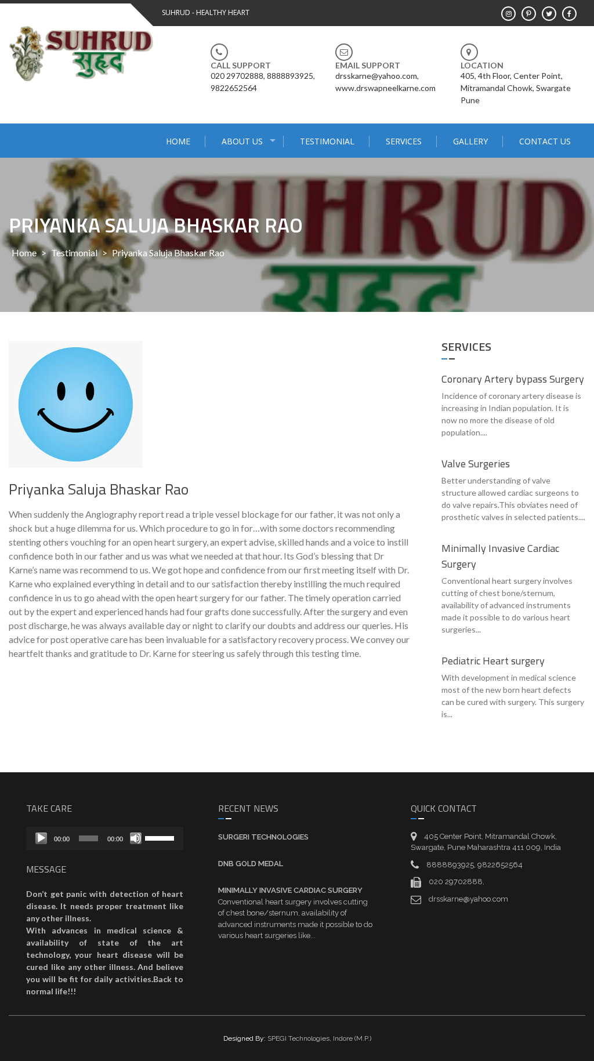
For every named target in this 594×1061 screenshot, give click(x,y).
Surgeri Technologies (263, 837)
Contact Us (545, 141)
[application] (104, 838)
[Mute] (136, 838)
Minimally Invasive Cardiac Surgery (290, 890)
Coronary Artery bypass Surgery (512, 379)
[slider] (161, 837)
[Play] (41, 838)
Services (404, 141)
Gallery (470, 141)
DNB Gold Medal (250, 863)
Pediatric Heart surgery (493, 660)
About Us (242, 141)
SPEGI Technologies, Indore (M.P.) (319, 1038)
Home (178, 141)
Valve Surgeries (475, 463)
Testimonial (327, 141)
